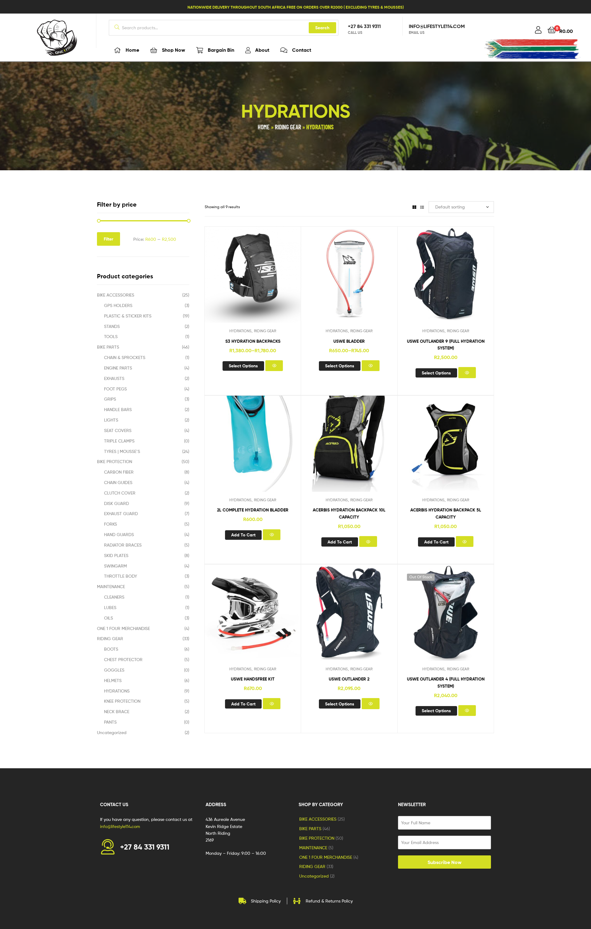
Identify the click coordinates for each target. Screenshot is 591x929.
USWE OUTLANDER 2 (349, 679)
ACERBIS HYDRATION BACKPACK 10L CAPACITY (349, 513)
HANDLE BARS (118, 409)
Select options (243, 366)
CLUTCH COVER (119, 492)
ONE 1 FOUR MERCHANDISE (123, 628)
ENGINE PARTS (118, 367)
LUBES (110, 607)
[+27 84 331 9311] (107, 846)
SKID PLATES (116, 555)
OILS (108, 617)
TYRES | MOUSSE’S (122, 451)
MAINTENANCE (111, 586)
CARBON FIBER (119, 472)
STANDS (112, 326)
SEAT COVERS (117, 430)
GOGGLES (114, 670)
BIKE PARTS (108, 346)
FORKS (110, 524)
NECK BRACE (116, 711)
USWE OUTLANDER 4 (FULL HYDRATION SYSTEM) (445, 682)
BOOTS (111, 649)
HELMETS (113, 680)
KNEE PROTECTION (122, 701)
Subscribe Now (444, 862)
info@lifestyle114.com (437, 26)
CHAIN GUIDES (118, 482)
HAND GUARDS (119, 534)
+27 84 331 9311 (364, 26)
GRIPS (110, 399)
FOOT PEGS (115, 388)
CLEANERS (114, 597)
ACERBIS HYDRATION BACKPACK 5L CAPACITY (445, 513)
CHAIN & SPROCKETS (124, 357)
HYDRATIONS (240, 331)
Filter (108, 239)
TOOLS (111, 336)
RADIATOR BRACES (123, 544)
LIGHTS (111, 419)
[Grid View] (414, 207)
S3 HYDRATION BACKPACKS (252, 341)
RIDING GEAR (288, 127)
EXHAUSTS (114, 378)
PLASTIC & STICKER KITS (127, 315)
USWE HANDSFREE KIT (253, 679)
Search (322, 27)
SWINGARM (115, 565)
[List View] (422, 207)
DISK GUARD (116, 503)
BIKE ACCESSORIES (115, 294)
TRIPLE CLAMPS (119, 440)
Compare (252, 279)
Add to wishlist (237, 279)
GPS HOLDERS (118, 305)
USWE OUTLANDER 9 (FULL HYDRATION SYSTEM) (445, 344)
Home (264, 127)
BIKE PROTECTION (114, 461)
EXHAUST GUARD (121, 513)
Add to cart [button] (243, 535)
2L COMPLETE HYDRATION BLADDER (252, 510)
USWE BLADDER (349, 341)
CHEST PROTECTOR (123, 659)
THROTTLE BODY (120, 576)
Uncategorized (112, 732)
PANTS (110, 722)
